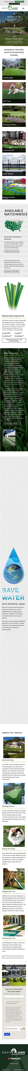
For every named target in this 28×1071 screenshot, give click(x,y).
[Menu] (23, 8)
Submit (7, 1034)
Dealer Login (9, 1)
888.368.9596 (14, 1063)
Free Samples (19, 1)
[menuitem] (9, 1)
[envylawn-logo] (10, 7)
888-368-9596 (15, 3)
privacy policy (17, 1017)
